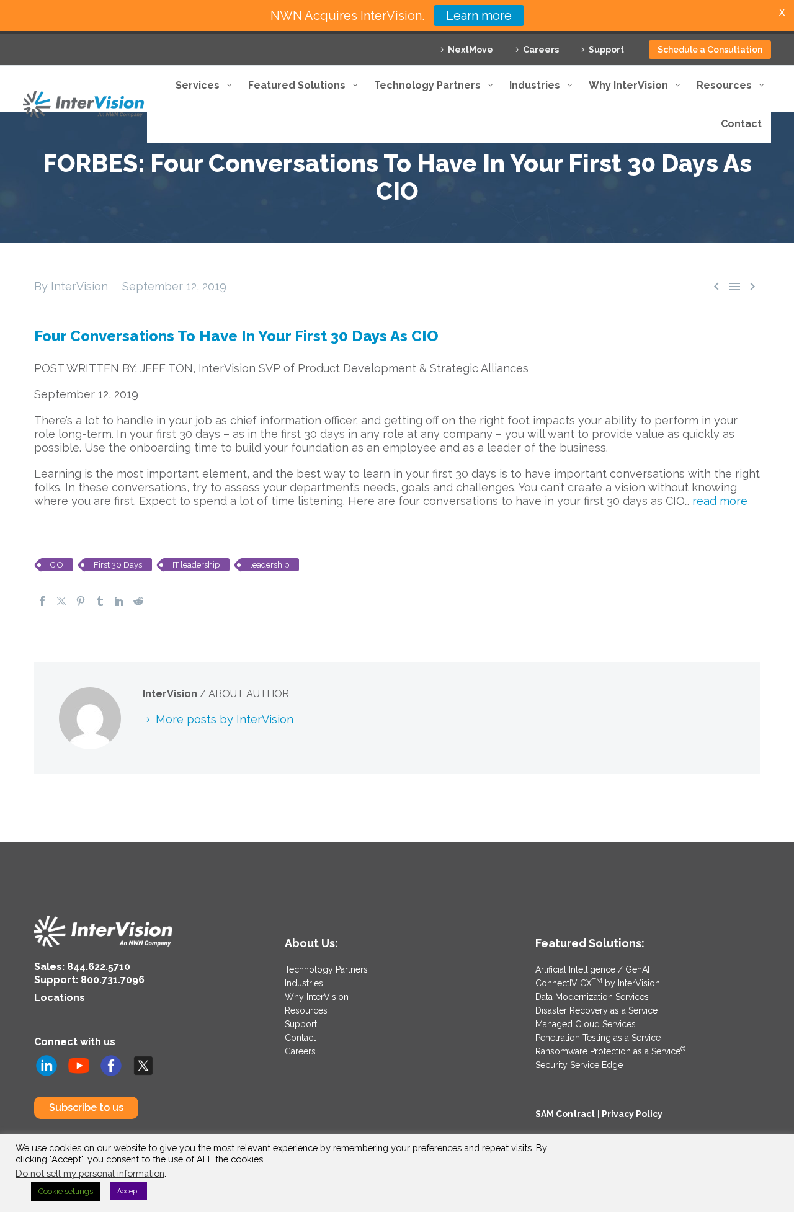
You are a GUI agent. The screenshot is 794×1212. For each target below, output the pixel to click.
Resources (306, 1010)
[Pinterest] (81, 601)
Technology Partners (326, 969)
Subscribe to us (86, 1107)
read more (719, 500)
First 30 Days (118, 564)
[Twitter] (61, 601)
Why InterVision (317, 997)
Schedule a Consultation (710, 50)
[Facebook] (42, 601)
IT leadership (196, 564)
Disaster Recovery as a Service (596, 1010)
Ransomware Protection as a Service (610, 1051)
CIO (56, 564)
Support (606, 50)
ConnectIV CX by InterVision (597, 983)
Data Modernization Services (592, 997)
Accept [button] (128, 1191)
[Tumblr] (100, 601)
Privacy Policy (632, 1114)
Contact (300, 1038)
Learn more (479, 15)
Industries (304, 983)
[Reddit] (138, 601)
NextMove (470, 50)
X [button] (782, 12)
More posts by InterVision (224, 719)
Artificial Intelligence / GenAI (592, 969)
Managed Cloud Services (585, 1024)
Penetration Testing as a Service (598, 1038)
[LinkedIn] (119, 601)
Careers (541, 50)
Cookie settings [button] (65, 1191)
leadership (269, 564)
